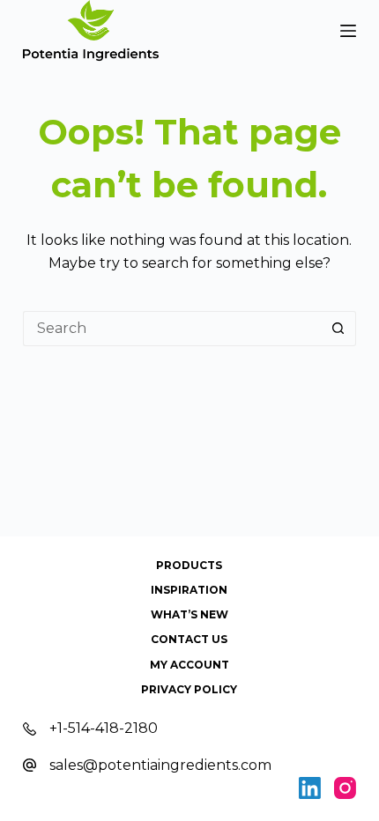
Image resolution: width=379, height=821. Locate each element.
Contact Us (189, 639)
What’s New (189, 614)
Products (189, 565)
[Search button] (338, 328)
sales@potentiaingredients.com (160, 765)
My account (189, 664)
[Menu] (348, 31)
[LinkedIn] (310, 788)
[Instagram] (345, 788)
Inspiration (189, 589)
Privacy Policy (189, 689)
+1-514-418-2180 (103, 728)
